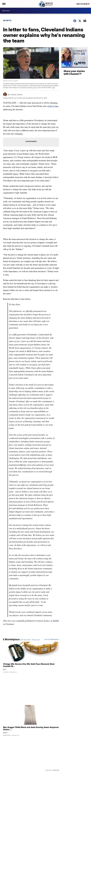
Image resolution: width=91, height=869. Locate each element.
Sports (7, 20)
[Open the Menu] (4, 4)
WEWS (56, 620)
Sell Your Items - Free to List (30, 639)
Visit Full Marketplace (52, 639)
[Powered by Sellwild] (56, 770)
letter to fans (53, 106)
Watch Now (82, 4)
